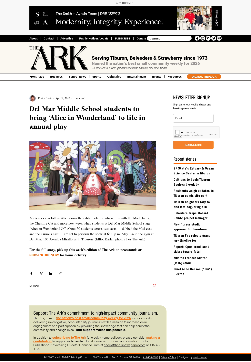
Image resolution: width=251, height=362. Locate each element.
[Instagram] (202, 38)
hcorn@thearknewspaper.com (124, 345)
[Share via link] (60, 273)
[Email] (219, 38)
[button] (174, 76)
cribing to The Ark (73, 337)
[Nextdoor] (208, 38)
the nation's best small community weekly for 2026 (93, 318)
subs (56, 337)
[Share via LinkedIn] (50, 273)
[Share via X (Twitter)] (41, 273)
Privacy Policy (168, 357)
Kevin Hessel (200, 357)
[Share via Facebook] (31, 273)
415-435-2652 (150, 357)
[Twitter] (213, 38)
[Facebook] (197, 38)
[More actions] (154, 98)
